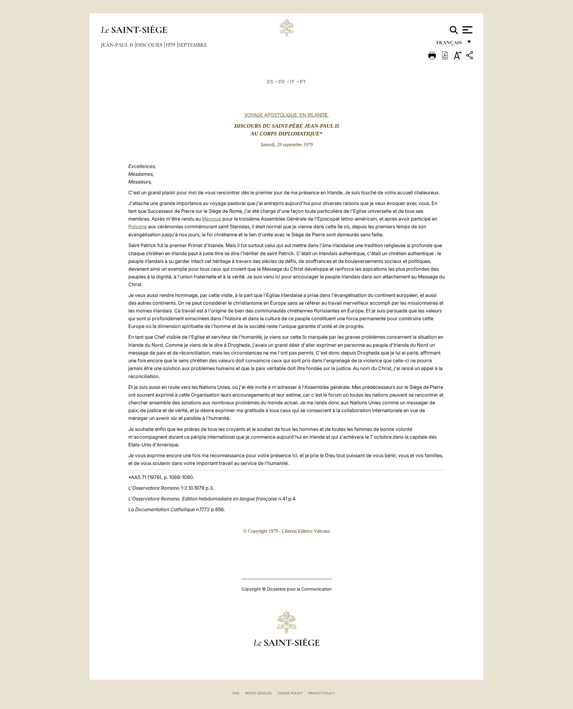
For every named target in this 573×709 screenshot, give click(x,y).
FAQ (235, 693)
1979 (170, 44)
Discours (150, 44)
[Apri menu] (466, 30)
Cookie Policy (290, 693)
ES (270, 82)
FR (281, 82)
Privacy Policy (321, 693)
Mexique (211, 219)
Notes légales (258, 693)
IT (292, 82)
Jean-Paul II (117, 44)
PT (303, 82)
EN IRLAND (312, 115)
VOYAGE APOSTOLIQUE (270, 115)
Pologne (137, 226)
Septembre (192, 44)
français (449, 44)
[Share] (470, 56)
